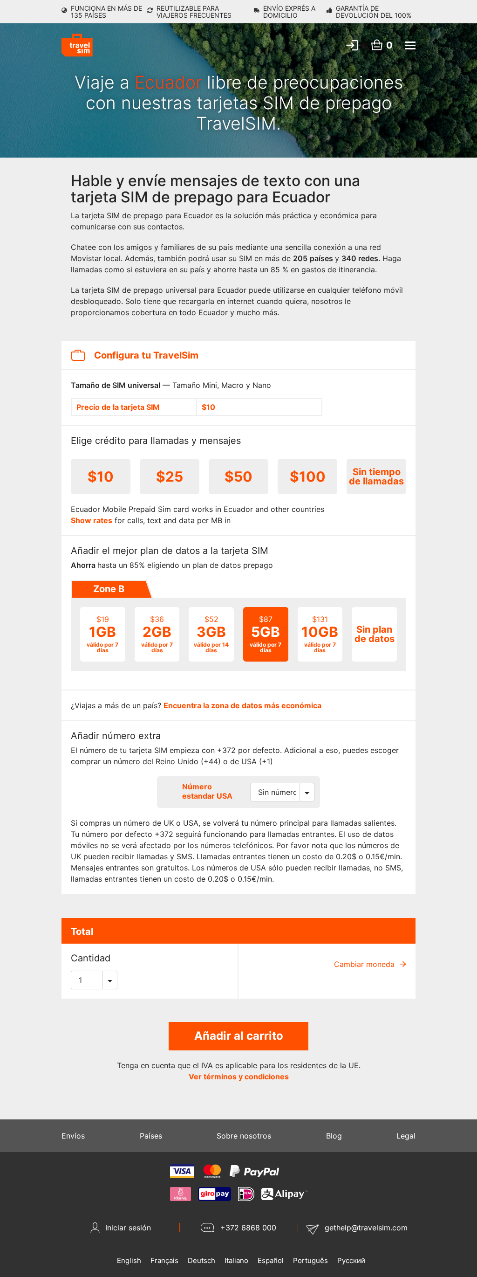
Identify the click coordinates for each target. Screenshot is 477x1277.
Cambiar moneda (365, 964)
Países (151, 1135)
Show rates (91, 520)
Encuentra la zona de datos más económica (242, 705)
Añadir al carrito (238, 1035)
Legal (406, 1135)
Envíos (73, 1135)
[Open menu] (410, 45)
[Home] (77, 45)
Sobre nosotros (244, 1135)
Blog (334, 1135)
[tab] (108, 589)
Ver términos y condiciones (239, 1076)
